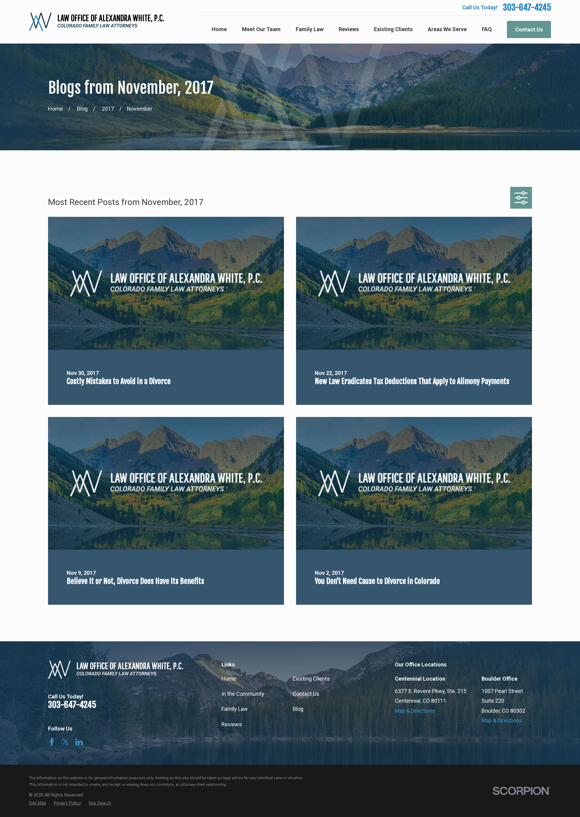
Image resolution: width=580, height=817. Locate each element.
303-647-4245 (527, 7)
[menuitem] (37, 803)
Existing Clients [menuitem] (393, 29)
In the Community (242, 694)
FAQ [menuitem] (487, 29)
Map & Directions (415, 711)
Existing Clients (311, 678)
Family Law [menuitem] (310, 29)
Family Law (234, 709)
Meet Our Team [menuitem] (261, 29)
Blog (298, 709)
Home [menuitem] (219, 29)
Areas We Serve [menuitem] (447, 29)
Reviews (231, 724)
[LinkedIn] (79, 742)
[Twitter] (65, 742)
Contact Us (529, 29)
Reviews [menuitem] (349, 29)
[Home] (96, 21)
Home (228, 678)
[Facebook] (52, 742)
